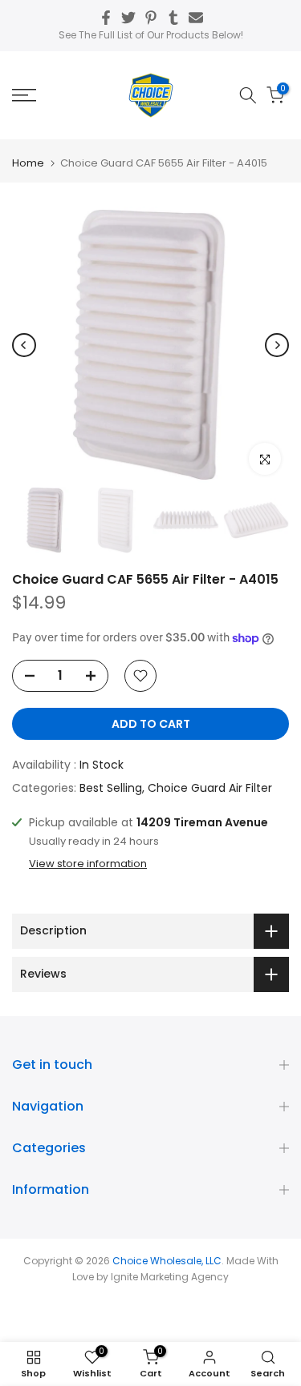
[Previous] (24, 345)
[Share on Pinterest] (151, 17)
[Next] (277, 345)
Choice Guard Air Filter (210, 788)
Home (28, 163)
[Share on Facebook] (106, 17)
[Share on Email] (196, 17)
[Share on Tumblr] (173, 17)
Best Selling (110, 788)
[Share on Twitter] (128, 17)
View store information (88, 864)
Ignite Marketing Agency (170, 1277)
